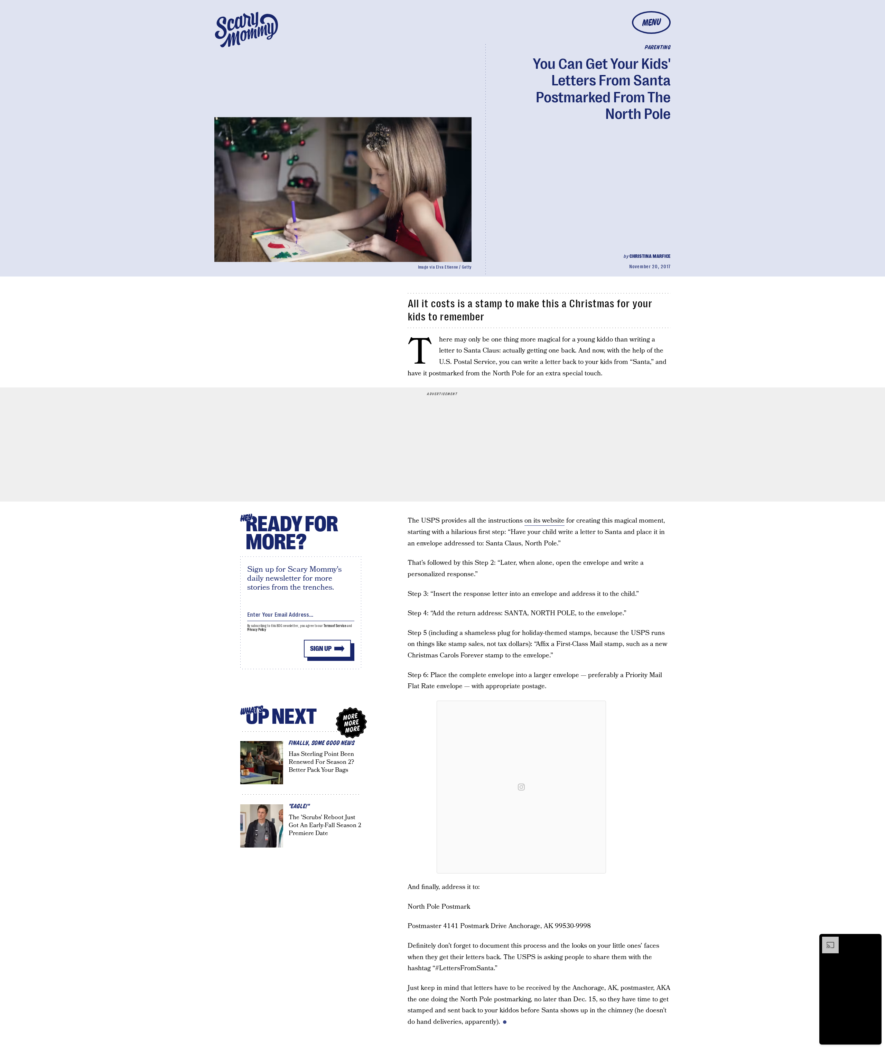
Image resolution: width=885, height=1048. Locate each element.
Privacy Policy (257, 629)
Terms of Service (335, 626)
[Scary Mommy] (246, 29)
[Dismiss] (873, 940)
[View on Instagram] (521, 787)
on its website (544, 520)
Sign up (321, 649)
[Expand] (826, 940)
